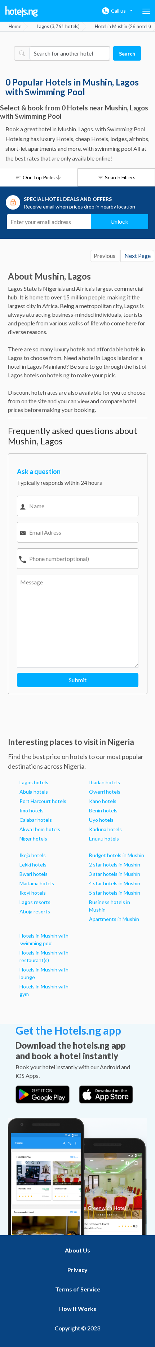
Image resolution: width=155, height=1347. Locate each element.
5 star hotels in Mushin (114, 893)
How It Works (77, 1308)
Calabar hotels (35, 820)
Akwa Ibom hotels (39, 829)
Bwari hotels (33, 874)
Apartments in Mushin (114, 919)
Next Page (137, 255)
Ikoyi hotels (32, 893)
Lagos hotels (33, 782)
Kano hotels (102, 801)
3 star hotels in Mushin (114, 874)
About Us (77, 1250)
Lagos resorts (34, 902)
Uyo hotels (101, 820)
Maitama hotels (36, 883)
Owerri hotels (104, 792)
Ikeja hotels (32, 855)
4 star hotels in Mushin (114, 883)
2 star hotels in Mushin (114, 864)
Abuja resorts (34, 911)
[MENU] (146, 11)
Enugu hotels (104, 838)
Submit (78, 679)
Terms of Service (77, 1289)
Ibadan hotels (104, 782)
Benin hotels (103, 810)
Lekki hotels (32, 864)
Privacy (77, 1269)
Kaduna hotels (105, 829)
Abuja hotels (33, 792)
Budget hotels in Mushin (116, 855)
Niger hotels (33, 838)
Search (127, 54)
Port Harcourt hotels (42, 801)
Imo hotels (31, 810)
